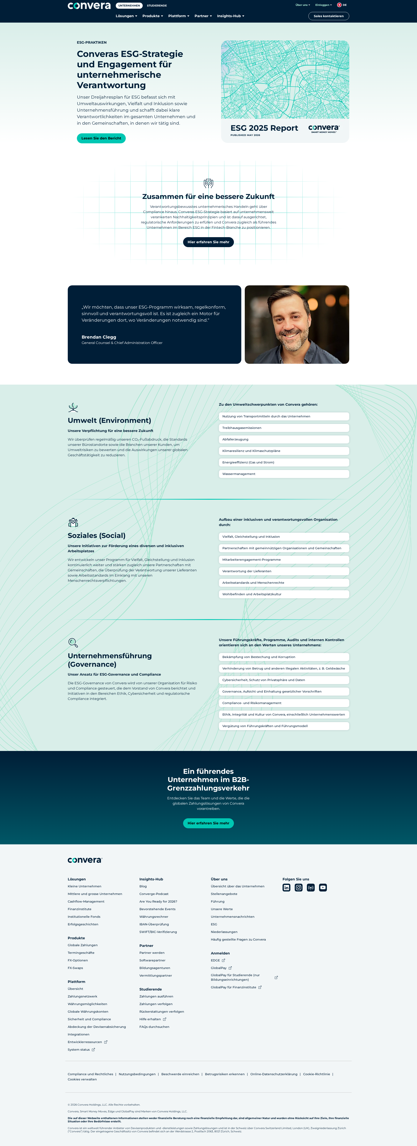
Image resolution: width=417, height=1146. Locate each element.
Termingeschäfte (81, 953)
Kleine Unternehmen (84, 886)
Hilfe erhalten (150, 1019)
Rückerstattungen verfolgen (161, 1012)
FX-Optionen (78, 960)
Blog (143, 886)
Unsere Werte (222, 909)
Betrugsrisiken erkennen (225, 1074)
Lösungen (125, 16)
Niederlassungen (224, 932)
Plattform (177, 16)
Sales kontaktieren (329, 16)
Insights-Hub (229, 16)
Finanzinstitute (79, 909)
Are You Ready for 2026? (158, 901)
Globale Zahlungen (83, 945)
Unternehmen (129, 5)
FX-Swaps (75, 968)
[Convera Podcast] (311, 887)
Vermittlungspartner (155, 975)
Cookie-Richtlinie (316, 1074)
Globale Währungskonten (88, 1012)
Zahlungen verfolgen (156, 1004)
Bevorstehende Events (157, 909)
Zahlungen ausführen (156, 996)
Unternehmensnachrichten (233, 917)
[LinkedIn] (286, 887)
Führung (218, 901)
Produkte (151, 16)
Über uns (302, 5)
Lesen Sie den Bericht (101, 138)
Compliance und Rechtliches (90, 1074)
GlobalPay (219, 968)
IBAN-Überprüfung (154, 924)
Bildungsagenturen (154, 968)
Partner (201, 16)
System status (79, 1050)
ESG (214, 924)
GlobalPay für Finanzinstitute (233, 987)
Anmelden (220, 953)
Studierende (157, 5)
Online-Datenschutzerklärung (274, 1074)
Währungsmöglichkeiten (87, 1004)
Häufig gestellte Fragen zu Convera (238, 939)
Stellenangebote (224, 894)
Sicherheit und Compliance (89, 1019)
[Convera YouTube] (323, 887)
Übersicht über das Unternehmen (238, 886)
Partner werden (152, 953)
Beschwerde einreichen (180, 1074)
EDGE (215, 960)
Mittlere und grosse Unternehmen (95, 894)
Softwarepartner (152, 960)
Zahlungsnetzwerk (82, 996)
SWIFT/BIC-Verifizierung (158, 932)
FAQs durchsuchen (154, 1027)
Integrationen (78, 1034)
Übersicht (75, 989)
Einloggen (322, 5)
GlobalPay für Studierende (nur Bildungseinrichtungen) (235, 977)
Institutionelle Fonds (84, 917)
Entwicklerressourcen (85, 1042)
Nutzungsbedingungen (137, 1074)
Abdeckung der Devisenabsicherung (97, 1027)
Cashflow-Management (86, 901)
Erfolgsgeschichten (83, 924)
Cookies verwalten (82, 1079)
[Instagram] (299, 887)
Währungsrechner (153, 917)
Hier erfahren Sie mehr (208, 242)
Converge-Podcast (154, 894)
